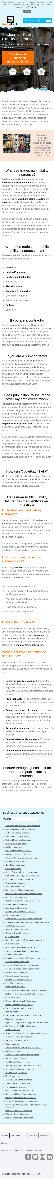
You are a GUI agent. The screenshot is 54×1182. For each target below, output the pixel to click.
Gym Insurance (12, 936)
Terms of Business (34, 1150)
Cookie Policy (33, 7)
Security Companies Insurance (18, 1037)
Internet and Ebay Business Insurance (22, 951)
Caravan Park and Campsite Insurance (22, 858)
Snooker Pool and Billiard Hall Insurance (23, 1047)
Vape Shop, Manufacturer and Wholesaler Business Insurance (28, 1106)
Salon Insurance (12, 1030)
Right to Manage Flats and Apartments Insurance (26, 1022)
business (19, 567)
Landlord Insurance (13, 954)
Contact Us (33, 1136)
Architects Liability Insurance (17, 833)
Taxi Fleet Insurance (14, 1076)
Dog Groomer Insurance (16, 897)
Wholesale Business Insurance (18, 1110)
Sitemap (4, 1143)
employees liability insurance (17, 423)
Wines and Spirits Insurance (17, 1114)
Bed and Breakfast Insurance (18, 840)
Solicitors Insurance (14, 1051)
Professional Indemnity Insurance (20, 1008)
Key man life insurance (17, 728)
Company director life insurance (22, 739)
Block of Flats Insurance (15, 843)
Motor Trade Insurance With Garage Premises (25, 990)
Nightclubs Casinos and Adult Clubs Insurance (25, 994)
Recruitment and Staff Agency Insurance (23, 1015)
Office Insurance (12, 997)
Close (27, 11)
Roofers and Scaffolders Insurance (20, 1026)
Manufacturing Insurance (16, 972)
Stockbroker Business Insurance (19, 1062)
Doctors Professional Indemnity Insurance (23, 894)
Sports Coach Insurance (16, 1058)
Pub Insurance (11, 1012)
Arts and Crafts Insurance (16, 836)
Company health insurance (20, 751)
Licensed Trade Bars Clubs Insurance (21, 965)
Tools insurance (35, 635)
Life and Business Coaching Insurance (22, 969)
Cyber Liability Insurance (16, 886)
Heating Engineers (15, 272)
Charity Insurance (13, 868)
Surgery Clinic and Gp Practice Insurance (23, 1065)
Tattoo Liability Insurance (16, 1072)
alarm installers (37, 199)
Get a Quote (27, 1176)
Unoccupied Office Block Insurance (20, 1090)
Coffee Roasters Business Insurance (21, 872)
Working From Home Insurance (19, 1118)
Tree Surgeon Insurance (16, 1087)
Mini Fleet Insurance (14, 983)
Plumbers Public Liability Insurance (20, 1001)
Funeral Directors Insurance (17, 929)
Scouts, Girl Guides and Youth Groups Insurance (26, 1033)
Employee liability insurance (20, 681)
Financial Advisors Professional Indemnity (23, 919)
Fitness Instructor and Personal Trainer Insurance (27, 922)
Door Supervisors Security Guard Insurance (24, 901)
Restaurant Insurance (14, 1019)
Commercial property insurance (22, 710)
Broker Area (44, 1136)
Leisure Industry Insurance (17, 962)
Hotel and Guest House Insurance (20, 947)
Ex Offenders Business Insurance (20, 911)
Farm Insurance (12, 915)
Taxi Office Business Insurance (18, 1080)
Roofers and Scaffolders (18, 277)
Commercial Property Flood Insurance (22, 876)
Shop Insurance (12, 1044)
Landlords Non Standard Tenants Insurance (24, 958)
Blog (24, 1136)
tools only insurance (28, 645)
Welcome (4, 1136)
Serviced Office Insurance (16, 1040)
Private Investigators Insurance (19, 1004)
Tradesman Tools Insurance (17, 1083)
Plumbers (11, 267)
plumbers (23, 199)
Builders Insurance (13, 847)
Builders (10, 305)
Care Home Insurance (15, 865)
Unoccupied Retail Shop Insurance (20, 1094)
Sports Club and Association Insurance (22, 1055)
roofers (6, 202)
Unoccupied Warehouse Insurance (20, 1098)
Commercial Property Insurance (19, 879)
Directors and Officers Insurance (19, 890)
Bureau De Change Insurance (18, 851)
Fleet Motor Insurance (15, 926)
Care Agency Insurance (15, 861)
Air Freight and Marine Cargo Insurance (22, 826)
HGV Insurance (12, 944)
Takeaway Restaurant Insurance (19, 1069)
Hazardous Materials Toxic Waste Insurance (24, 940)
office (19, 713)
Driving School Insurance (16, 904)
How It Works (15, 1136)
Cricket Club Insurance (15, 883)
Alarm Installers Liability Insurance (20, 829)
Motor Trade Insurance (15, 987)
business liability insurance (16, 182)
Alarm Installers (14, 286)
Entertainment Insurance (16, 908)
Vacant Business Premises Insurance (21, 1101)
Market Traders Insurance (16, 976)
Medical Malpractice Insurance (18, 979)
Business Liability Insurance (17, 854)
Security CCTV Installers (18, 291)
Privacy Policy (6, 1150)
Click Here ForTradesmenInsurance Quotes (18, 58)
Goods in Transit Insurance (17, 933)
